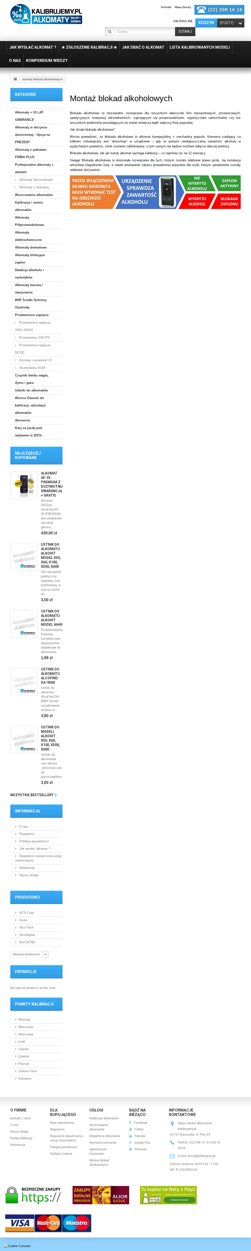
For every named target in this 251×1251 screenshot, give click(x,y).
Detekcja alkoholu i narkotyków (29, 273)
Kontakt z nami (20, 1118)
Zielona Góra (27, 1071)
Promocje (26, 971)
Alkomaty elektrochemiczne (28, 236)
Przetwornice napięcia (32, 315)
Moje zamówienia (62, 1123)
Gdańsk (23, 1056)
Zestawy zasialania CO (35, 360)
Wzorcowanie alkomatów (34, 195)
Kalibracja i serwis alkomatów (29, 206)
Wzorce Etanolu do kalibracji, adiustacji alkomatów (30, 405)
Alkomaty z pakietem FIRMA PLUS (31, 153)
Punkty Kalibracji (21, 1138)
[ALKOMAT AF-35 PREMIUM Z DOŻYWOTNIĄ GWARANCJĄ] (24, 485)
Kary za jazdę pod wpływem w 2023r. (28, 431)
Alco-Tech (26, 927)
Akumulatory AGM (31, 368)
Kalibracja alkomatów (103, 1118)
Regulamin (26, 834)
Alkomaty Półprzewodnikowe (29, 221)
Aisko (22, 920)
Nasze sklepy (28, 875)
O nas (23, 826)
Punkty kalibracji (34, 1004)
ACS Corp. (26, 913)
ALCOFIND (26, 942)
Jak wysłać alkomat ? (34, 848)
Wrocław (24, 1019)
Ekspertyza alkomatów (104, 1136)
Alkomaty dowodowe (31, 247)
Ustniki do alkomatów (31, 390)
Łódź (21, 1041)
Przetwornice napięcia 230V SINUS (32, 326)
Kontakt (166, 7)
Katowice (24, 1078)
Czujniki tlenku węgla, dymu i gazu (32, 379)
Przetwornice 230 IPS (34, 337)
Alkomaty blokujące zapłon (30, 258)
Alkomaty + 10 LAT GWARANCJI (29, 116)
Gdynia (23, 1049)
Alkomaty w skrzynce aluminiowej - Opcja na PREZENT (32, 134)
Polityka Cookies (61, 1153)
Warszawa (25, 1027)
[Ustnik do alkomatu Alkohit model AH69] (24, 623)
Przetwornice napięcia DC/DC (32, 348)
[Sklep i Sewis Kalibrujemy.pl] (46, 14)
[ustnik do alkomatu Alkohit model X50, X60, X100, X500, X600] (24, 556)
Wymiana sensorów (102, 1142)
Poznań (23, 1064)
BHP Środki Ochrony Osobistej (31, 303)
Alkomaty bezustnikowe (35, 179)
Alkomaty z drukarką (33, 187)
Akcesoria (22, 420)
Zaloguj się (182, 21)
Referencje (26, 868)
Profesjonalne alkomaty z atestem (34, 168)
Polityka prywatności (33, 841)
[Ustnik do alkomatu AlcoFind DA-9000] (24, 681)
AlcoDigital (26, 935)
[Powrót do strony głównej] (15, 79)
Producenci (27, 897)
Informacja (27, 811)
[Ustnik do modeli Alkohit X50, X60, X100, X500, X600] (24, 739)
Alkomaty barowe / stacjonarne (29, 288)
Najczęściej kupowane (28, 455)
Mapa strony (183, 7)
